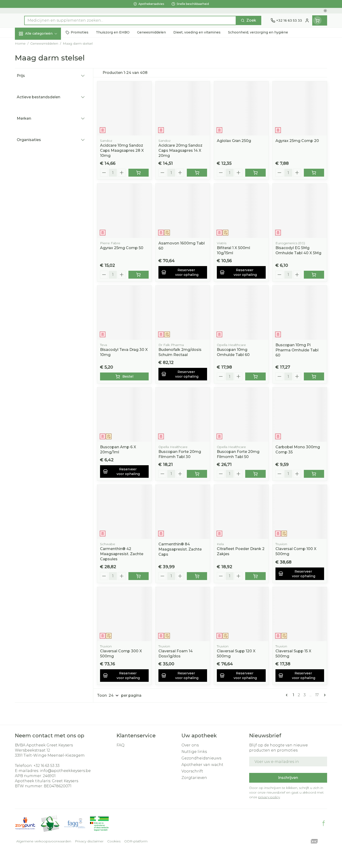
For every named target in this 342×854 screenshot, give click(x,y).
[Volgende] (324, 695)
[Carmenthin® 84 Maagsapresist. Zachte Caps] (183, 512)
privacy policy (269, 797)
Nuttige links (194, 751)
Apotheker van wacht (202, 764)
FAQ (120, 745)
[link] (287, 695)
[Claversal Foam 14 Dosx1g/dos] (183, 614)
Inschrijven (288, 777)
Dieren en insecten (45, 149)
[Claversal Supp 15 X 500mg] (300, 614)
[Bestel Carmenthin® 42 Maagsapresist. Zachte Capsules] (138, 576)
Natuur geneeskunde (45, 124)
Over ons (190, 745)
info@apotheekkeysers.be (65, 770)
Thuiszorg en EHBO (45, 136)
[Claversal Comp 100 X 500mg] (300, 512)
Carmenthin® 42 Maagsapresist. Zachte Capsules (121, 554)
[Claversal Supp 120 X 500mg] (241, 614)
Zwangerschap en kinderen (45, 96)
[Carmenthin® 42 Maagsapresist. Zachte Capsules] (124, 512)
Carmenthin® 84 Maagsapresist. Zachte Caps (180, 549)
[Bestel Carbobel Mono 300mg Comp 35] (314, 474)
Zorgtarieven (194, 777)
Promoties (29, 44)
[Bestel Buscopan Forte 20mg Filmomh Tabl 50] (255, 474)
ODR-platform (136, 841)
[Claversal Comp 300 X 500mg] (124, 614)
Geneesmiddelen (45, 161)
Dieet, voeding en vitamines (45, 80)
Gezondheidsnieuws (201, 758)
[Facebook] (323, 823)
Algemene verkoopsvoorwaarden (43, 841)
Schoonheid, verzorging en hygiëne (45, 61)
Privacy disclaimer (89, 841)
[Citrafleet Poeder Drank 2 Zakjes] (241, 512)
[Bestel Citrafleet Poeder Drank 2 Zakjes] (255, 576)
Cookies (114, 841)
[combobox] (130, 20)
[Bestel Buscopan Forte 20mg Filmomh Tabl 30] (197, 474)
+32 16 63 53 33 (47, 765)
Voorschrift (192, 771)
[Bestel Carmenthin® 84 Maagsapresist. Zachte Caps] (197, 576)
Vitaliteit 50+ (45, 111)
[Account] (307, 20)
